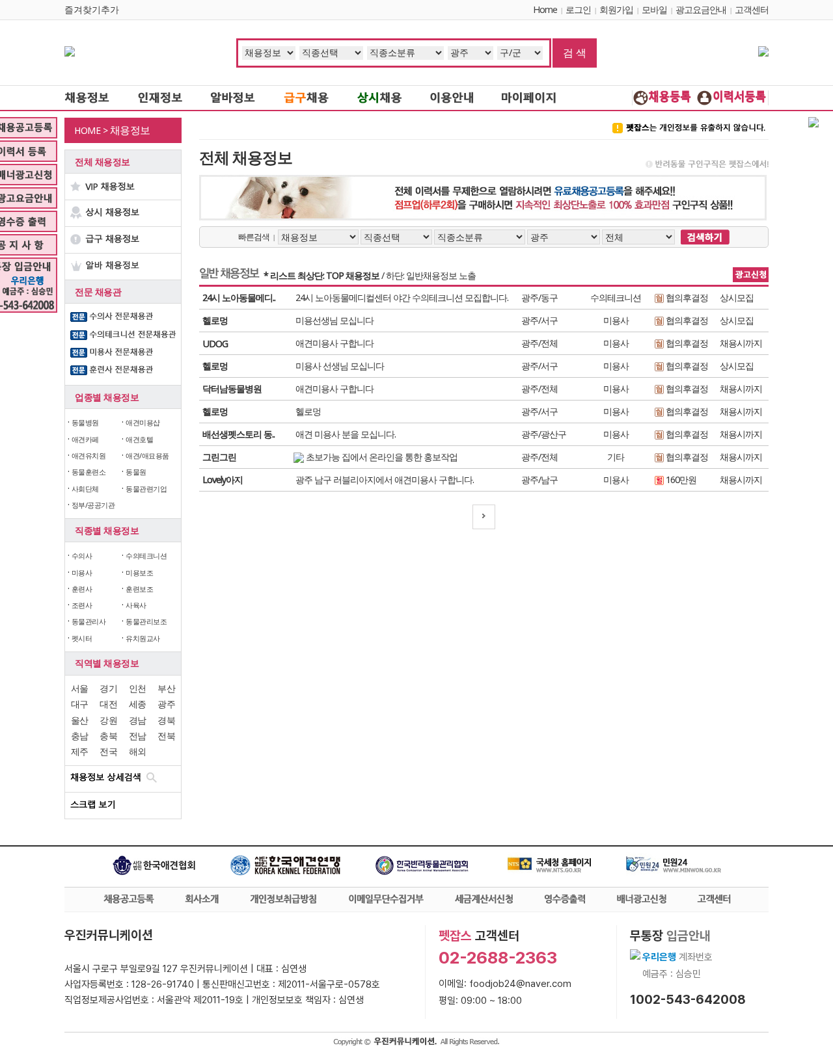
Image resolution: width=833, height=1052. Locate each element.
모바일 (654, 9)
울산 (80, 720)
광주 (166, 704)
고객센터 (752, 9)
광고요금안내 (701, 9)
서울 (80, 688)
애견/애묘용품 (147, 455)
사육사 (136, 605)
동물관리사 (89, 621)
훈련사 (82, 589)
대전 (108, 704)
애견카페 (85, 439)
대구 (80, 704)
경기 (108, 688)
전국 (108, 751)
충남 (80, 736)
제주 (80, 751)
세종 (137, 704)
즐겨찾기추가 (91, 9)
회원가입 (616, 9)
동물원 (136, 472)
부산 (166, 688)
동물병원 (85, 422)
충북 (108, 736)
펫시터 (82, 638)
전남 (137, 736)
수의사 (82, 555)
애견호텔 (139, 439)
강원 (108, 720)
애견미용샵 (143, 422)
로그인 (578, 9)
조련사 (82, 605)
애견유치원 (89, 455)
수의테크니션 (146, 555)
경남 (137, 720)
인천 (137, 688)
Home (545, 9)
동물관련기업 (146, 488)
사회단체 (85, 488)
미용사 (82, 572)
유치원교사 (143, 638)
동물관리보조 (146, 621)
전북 (166, 736)
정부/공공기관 (93, 505)
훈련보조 (139, 589)
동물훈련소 (89, 472)
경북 (166, 720)
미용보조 (139, 572)
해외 (137, 751)
